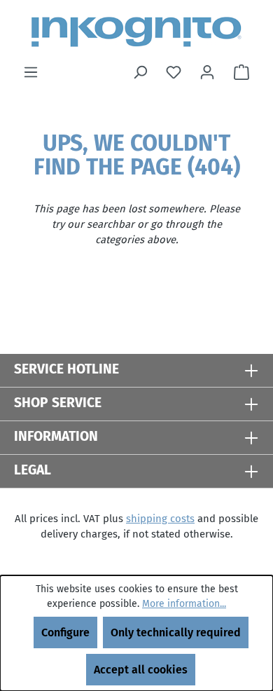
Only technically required (176, 632)
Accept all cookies (141, 669)
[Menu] (31, 72)
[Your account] (207, 72)
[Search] (140, 72)
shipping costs (160, 518)
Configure (65, 632)
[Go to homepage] (136, 32)
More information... (184, 604)
